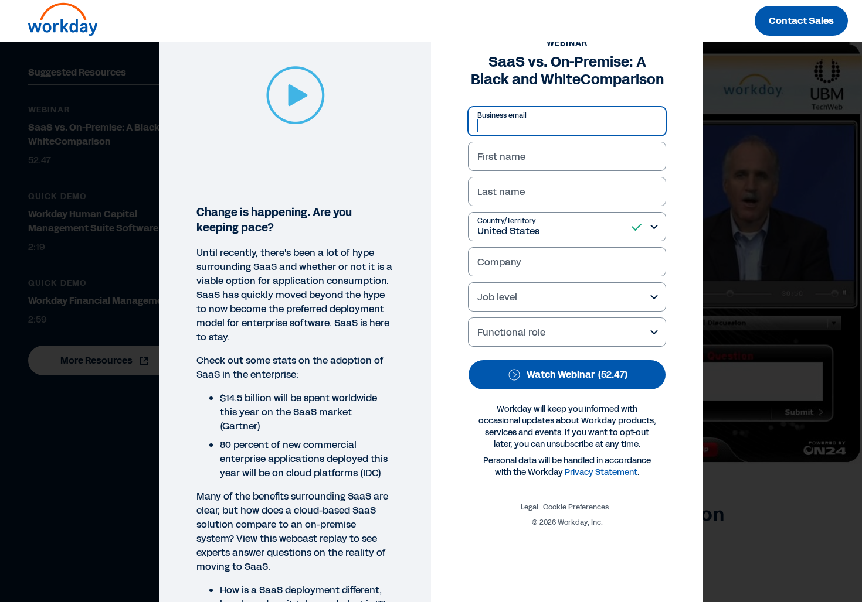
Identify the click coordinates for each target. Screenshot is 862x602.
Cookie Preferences (576, 507)
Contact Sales (801, 21)
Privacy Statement (601, 472)
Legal (529, 507)
